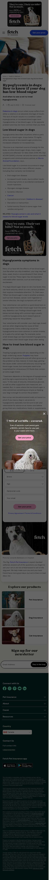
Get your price (24, 437)
